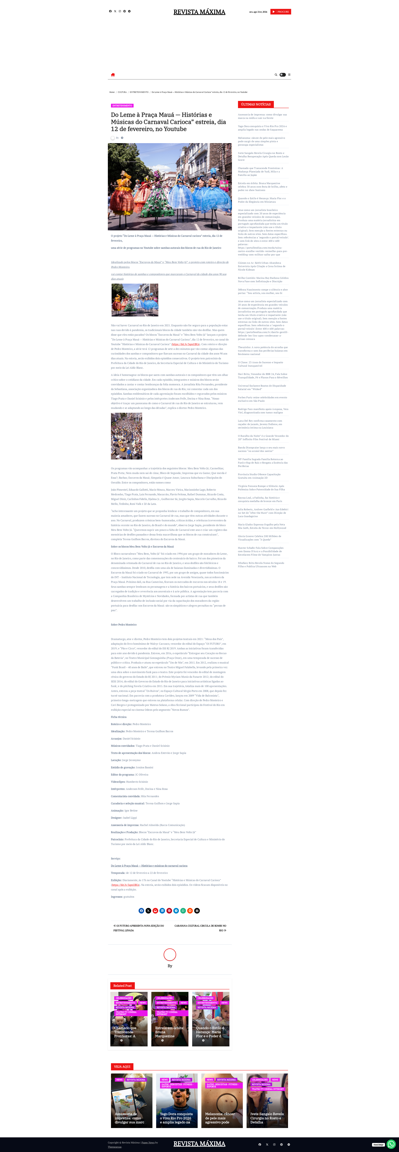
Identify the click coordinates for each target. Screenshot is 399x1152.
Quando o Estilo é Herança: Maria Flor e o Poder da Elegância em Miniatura (210, 1036)
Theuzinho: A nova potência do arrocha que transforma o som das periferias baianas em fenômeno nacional (263, 350)
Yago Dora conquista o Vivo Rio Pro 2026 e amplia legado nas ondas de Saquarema (262, 127)
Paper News (148, 1142)
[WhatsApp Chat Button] (391, 1144)
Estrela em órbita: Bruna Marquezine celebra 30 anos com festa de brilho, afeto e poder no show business (262, 186)
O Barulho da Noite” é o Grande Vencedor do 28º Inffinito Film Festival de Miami (263, 437)
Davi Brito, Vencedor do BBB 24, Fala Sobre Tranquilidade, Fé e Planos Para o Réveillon (263, 375)
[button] (289, 74)
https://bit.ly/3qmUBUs (185, 344)
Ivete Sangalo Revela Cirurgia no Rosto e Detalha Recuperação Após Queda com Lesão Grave (263, 156)
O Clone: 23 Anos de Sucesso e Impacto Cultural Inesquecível (260, 364)
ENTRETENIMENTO (122, 105)
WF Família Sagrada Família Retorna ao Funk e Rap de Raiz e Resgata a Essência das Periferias (263, 462)
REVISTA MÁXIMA (199, 11)
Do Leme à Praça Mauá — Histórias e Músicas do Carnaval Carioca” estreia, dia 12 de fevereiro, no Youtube (168, 122)
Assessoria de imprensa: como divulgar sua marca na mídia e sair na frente (262, 116)
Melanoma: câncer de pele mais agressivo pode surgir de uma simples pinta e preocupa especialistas (261, 141)
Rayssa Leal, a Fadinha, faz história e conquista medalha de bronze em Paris (260, 499)
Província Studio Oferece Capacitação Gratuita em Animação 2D (259, 476)
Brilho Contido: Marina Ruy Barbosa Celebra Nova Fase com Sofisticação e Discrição (263, 279)
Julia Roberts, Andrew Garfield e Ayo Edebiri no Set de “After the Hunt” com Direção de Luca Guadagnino (263, 513)
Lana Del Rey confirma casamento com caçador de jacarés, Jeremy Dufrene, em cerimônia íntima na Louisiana (260, 424)
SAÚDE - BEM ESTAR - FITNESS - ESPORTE (177, 1085)
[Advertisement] (199, 47)
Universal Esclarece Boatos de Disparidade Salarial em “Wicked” (262, 387)
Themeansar (114, 1147)
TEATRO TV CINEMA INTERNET (126, 1013)
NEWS (143, 1002)
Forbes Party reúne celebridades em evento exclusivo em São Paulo (262, 399)
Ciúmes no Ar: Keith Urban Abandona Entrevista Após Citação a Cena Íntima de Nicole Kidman (261, 266)
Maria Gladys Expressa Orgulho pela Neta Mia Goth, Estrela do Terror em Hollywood (262, 526)
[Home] (113, 75)
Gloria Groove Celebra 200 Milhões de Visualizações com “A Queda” (259, 537)
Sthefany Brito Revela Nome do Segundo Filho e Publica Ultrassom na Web (261, 564)
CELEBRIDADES (124, 998)
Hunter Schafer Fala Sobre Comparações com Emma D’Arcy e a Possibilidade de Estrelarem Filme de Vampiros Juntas (261, 551)
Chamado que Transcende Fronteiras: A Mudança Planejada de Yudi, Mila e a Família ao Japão (260, 171)
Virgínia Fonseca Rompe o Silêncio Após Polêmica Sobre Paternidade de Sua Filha (261, 487)
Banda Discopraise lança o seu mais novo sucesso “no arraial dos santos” (261, 449)
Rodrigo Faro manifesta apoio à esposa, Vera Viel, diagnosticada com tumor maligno (263, 410)
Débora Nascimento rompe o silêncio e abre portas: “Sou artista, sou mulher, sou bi (263, 291)
